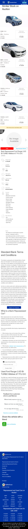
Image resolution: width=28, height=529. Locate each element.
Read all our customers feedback (10, 412)
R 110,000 (5, 518)
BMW (5, 495)
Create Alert (8, 368)
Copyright (4, 472)
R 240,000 (20, 520)
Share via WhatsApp (11, 424)
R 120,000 (13, 518)
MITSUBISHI (6, 506)
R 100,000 (20, 516)
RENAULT (13, 506)
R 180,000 (5, 520)
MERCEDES (6, 499)
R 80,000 (6, 516)
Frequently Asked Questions (8, 470)
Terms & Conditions (6, 476)
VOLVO (20, 506)
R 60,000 (13, 513)
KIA (5, 497)
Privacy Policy (5, 474)
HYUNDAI (20, 495)
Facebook (4, 480)
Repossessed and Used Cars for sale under (14, 509)
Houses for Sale (5, 487)
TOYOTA (20, 497)
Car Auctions (24, 4)
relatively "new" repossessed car (16, 346)
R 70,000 (20, 513)
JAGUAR (13, 504)
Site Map (4, 468)
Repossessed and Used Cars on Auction (14, 491)
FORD (12, 495)
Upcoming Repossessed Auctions (9, 464)
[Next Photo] (26, 140)
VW (20, 499)
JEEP (20, 504)
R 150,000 (20, 518)
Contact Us (4, 466)
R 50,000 (6, 513)
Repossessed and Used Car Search (10, 462)
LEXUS (12, 497)
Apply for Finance (14, 307)
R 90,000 (13, 516)
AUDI (5, 502)
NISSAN (13, 499)
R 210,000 (13, 520)
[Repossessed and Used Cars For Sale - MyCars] (13, 2)
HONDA (13, 502)
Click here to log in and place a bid (14, 127)
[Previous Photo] (2, 140)
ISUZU (5, 504)
